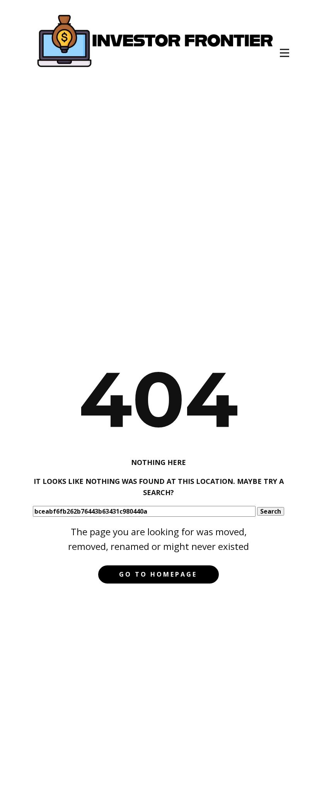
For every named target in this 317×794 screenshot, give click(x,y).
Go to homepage (158, 574)
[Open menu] (284, 53)
